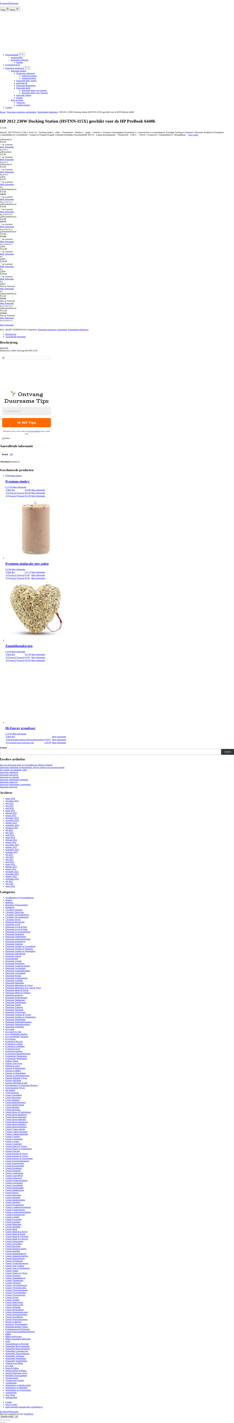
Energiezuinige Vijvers (15, 1088)
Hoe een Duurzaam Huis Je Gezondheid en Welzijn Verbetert (26, 765)
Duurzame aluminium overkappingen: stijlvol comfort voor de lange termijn (32, 767)
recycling (9, 1366)
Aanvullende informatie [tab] (15, 337)
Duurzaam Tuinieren (14, 944)
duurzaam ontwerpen (9, 775)
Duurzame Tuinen (13, 1005)
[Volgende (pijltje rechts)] (4, 1422)
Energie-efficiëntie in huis (16, 1083)
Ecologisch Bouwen (14, 1041)
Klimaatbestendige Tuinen (16, 1327)
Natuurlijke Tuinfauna (14, 1356)
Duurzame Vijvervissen (15, 1012)
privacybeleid (34, 431)
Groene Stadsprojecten (15, 1258)
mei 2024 (9, 832)
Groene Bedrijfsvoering (15, 1102)
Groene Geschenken (14, 1183)
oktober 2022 (11, 876)
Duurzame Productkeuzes (16, 997)
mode (7, 1341)
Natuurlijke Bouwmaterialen (17, 1346)
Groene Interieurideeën (15, 1200)
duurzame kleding (18, 71)
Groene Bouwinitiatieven (16, 1114)
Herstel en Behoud (13, 1322)
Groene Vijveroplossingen (16, 1290)
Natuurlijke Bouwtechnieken (17, 1349)
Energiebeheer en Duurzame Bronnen (21, 1085)
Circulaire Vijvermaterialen (16, 917)
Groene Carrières (12, 1136)
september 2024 (12, 825)
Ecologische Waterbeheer (16, 1058)
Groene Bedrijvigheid (14, 1105)
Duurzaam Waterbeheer (15, 954)
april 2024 (9, 835)
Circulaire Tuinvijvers (14, 912)
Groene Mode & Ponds (15, 1234)
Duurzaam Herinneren (15, 922)
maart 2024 (10, 837)
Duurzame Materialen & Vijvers (19, 985)
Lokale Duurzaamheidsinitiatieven (20, 1331)
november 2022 (12, 874)
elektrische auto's (12, 1066)
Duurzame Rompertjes (25, 85)
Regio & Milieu (12, 1368)
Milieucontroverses (13, 1336)
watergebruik (11, 1392)
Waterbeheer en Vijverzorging (18, 1390)
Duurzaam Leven (12, 924)
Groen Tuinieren (12, 1100)
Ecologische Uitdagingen (16, 1056)
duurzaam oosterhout (9, 772)
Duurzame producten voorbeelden (21, 112)
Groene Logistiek (12, 1222)
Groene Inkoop (11, 1193)
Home (2, 112)
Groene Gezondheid (14, 1185)
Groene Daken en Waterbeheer (18, 1149)
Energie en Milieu (13, 1071)
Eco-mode (9, 1029)
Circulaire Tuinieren (13, 910)
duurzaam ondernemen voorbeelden (15, 784)
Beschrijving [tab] (10, 334)
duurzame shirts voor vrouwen (35, 93)
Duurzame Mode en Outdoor (17, 993)
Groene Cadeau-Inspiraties (16, 1134)
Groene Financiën (13, 1171)
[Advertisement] (117, 32)
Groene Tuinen (11, 1271)
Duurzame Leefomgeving (16, 978)
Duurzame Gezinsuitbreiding (17, 971)
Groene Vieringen (13, 1283)
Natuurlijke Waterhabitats (16, 1361)
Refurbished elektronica (48, 112)
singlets (19, 98)
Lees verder (193, 135)
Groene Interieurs (12, 1202)
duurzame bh (21, 83)
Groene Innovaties (13, 1195)
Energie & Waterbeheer (15, 1068)
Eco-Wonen (10, 1039)
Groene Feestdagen (13, 1168)
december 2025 (12, 801)
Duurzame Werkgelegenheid (17, 1024)
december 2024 (12, 818)
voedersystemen (23, 105)
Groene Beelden (12, 1107)
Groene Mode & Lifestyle (16, 1232)
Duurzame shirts (23, 88)
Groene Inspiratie (12, 1197)
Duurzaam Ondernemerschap (17, 939)
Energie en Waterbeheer (15, 1073)
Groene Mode (11, 1229)
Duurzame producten (14, 68)
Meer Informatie (7, 147)
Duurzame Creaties (13, 961)
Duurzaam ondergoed (25, 73)
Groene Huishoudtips (14, 1188)
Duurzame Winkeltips (14, 1027)
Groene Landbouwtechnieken (18, 1207)
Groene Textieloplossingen (16, 1263)
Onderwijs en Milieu (14, 1363)
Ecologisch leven (12, 65)
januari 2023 (10, 869)
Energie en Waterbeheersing (17, 1075)
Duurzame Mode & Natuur (17, 990)
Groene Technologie (14, 1261)
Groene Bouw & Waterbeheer (18, 1112)
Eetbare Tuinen (11, 1061)
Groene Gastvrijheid (14, 1175)
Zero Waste (10, 1395)
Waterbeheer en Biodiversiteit (18, 1385)
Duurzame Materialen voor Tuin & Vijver (23, 988)
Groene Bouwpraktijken (15, 1124)
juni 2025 (9, 803)
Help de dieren (17, 100)
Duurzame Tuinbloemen (15, 1002)
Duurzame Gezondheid (15, 973)
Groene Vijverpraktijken (15, 1292)
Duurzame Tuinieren (14, 1007)
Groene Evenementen (14, 1166)
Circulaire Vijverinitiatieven (17, 915)
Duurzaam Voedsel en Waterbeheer (20, 951)
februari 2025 (11, 813)
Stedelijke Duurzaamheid (16, 1375)
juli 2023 (9, 854)
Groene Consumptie (14, 1139)
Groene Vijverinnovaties (15, 1288)
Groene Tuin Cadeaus (14, 1266)
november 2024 (12, 820)
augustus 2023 (11, 852)
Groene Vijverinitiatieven (16, 1285)
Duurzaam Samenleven (15, 941)
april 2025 (9, 808)
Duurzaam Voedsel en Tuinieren (19, 949)
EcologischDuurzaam (9, 3)
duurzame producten (19, 60)
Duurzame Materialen (14, 983)
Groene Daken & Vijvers (16, 1146)
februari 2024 (11, 840)
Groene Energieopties (14, 1163)
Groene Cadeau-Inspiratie (16, 1132)
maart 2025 (10, 811)
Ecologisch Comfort (14, 1044)
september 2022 (12, 879)
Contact (8, 107)
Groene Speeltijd (12, 1251)
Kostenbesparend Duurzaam (17, 1329)
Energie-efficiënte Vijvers (16, 1078)
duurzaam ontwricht (9, 787)
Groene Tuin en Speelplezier (17, 1268)
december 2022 (12, 871)
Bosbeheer (9, 907)
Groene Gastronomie (14, 1173)
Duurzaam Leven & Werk (16, 929)
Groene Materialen (13, 1224)
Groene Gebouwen (13, 1178)
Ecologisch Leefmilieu (15, 1046)
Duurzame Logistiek (14, 980)
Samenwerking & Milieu (16, 1370)
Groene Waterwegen (14, 1302)
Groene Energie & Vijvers (16, 1153)
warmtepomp (11, 1383)
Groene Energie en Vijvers (16, 1156)
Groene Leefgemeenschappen (18, 1212)
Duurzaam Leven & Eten (16, 927)
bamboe (19, 62)
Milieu (8, 1334)
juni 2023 (9, 857)
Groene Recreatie (12, 1246)
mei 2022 (9, 884)
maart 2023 (10, 864)
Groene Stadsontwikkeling (16, 1256)
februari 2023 (11, 867)
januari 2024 (10, 842)
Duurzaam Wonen (13, 956)
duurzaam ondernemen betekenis (14, 779)
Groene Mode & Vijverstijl (16, 1236)
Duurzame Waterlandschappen (18, 1022)
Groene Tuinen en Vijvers (16, 1273)
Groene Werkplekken (14, 1310)
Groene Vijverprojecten (15, 1295)
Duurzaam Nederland (14, 934)
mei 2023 (9, 859)
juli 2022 (9, 881)
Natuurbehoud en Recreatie (17, 1344)
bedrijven (9, 902)
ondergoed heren (29, 78)
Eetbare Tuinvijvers (13, 1063)
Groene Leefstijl (12, 1217)
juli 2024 (9, 830)
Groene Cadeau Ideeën (15, 1129)
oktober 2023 (11, 847)
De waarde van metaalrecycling (13, 770)
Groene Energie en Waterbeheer (19, 1158)
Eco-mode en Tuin (13, 1032)
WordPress (28, 1414)
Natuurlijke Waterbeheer (15, 1358)
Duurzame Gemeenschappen (17, 966)
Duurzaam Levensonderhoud (17, 932)
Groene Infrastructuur (14, 1190)
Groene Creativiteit (13, 1144)
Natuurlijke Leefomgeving (16, 1351)
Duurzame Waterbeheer (15, 1019)
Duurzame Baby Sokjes (26, 81)
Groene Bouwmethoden (15, 1119)
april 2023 (9, 862)
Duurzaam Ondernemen (15, 936)
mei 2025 (9, 806)
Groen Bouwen (12, 1093)
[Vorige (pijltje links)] (1, 1422)
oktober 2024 (11, 823)
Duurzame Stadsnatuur (15, 1000)
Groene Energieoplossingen (17, 1161)
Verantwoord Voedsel (14, 1380)
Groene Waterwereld (14, 1305)
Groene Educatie (12, 1151)
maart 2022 (10, 886)
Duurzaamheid (11, 55)
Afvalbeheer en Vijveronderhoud (19, 897)
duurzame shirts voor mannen (34, 90)
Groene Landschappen (15, 1210)
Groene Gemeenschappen (16, 1180)
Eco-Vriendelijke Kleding (16, 1034)
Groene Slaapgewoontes (15, 1249)
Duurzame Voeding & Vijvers (18, 1015)
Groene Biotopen (12, 1110)
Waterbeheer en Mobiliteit (16, 1388)
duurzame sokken (23, 95)
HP (11, 454)
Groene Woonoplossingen (16, 1319)
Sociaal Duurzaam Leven (16, 1373)
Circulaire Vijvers (12, 919)
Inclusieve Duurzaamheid (16, 1324)
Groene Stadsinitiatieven (15, 1253)
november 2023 (12, 845)
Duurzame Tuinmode (14, 1010)
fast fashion (10, 1090)
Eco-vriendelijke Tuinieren (16, 1036)
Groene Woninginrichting (16, 1314)
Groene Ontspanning (14, 1241)
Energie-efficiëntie (13, 1080)
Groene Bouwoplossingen (16, 1122)
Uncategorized (11, 1378)
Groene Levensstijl (13, 1219)
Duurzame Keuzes (13, 975)
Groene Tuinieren (12, 1275)
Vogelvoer (20, 102)
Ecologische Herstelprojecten (17, 1054)
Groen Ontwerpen (13, 1097)
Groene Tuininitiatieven (15, 1278)
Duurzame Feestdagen (15, 963)
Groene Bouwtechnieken (16, 1127)
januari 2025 (10, 815)
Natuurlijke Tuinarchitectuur (17, 1353)
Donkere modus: (7, 1417)
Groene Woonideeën (14, 1317)
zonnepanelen (17, 57)
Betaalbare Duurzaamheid (16, 905)
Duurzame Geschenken (15, 968)
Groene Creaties (12, 1141)
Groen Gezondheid (13, 1095)
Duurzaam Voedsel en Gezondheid (20, 946)
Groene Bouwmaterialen (15, 1117)
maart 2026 (10, 798)
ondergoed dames (29, 76)
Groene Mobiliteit (13, 1227)
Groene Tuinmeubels (14, 1280)
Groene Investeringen (14, 1205)
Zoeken (3, 748)
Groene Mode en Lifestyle (16, 1239)
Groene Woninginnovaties (16, 1312)
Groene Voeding (12, 1300)
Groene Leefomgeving (15, 1214)
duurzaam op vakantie (9, 777)
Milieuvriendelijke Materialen (18, 1339)
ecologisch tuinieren (13, 1051)
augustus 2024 (11, 828)
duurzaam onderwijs (9, 782)
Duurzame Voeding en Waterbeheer (20, 1017)
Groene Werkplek (13, 1307)
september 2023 (12, 850)
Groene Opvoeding (13, 1244)
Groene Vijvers (11, 1297)
